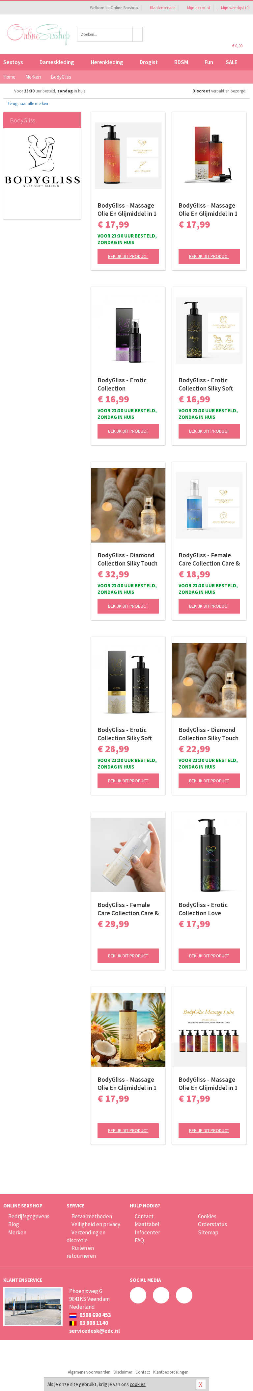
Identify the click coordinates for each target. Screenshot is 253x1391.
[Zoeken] (138, 34)
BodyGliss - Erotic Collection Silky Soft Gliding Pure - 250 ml (126, 734)
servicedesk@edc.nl (94, 1330)
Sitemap (208, 1232)
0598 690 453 (94, 1315)
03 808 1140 (93, 1323)
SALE (232, 62)
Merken (17, 1232)
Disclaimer (123, 1372)
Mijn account (198, 8)
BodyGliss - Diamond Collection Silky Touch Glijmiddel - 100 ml (127, 559)
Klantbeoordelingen (170, 1372)
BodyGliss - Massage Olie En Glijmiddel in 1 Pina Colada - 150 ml (127, 1083)
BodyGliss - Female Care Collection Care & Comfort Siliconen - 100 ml (209, 559)
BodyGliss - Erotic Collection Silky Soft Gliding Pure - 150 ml (207, 384)
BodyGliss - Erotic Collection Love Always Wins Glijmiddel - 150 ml (204, 909)
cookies (138, 1384)
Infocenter (147, 1232)
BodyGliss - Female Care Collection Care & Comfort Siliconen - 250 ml (128, 909)
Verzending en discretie (86, 1236)
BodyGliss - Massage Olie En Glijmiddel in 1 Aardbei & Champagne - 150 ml (128, 209)
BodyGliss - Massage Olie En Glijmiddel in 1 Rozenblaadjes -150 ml (208, 1083)
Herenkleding (107, 62)
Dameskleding (57, 62)
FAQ (139, 1240)
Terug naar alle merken (27, 103)
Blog (13, 1224)
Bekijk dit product (128, 256)
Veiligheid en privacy (95, 1224)
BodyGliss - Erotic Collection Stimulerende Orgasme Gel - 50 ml (125, 384)
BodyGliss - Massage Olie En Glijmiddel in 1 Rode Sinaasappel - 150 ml (208, 209)
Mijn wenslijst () (235, 8)
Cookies (207, 1216)
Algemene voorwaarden (89, 1372)
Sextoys (13, 62)
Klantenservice (162, 8)
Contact (144, 1216)
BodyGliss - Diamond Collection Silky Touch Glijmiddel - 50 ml (209, 734)
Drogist (149, 62)
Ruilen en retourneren (81, 1251)
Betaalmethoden (91, 1216)
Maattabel (147, 1224)
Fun (209, 62)
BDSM (181, 62)
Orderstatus (212, 1224)
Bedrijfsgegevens (28, 1216)
